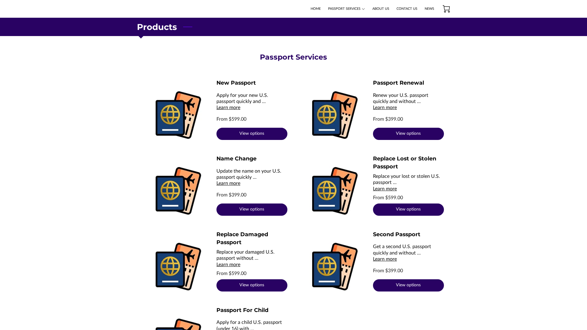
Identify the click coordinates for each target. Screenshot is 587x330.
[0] (446, 9)
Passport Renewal (398, 82)
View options (251, 133)
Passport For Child (242, 310)
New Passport (236, 82)
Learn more (228, 107)
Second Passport (396, 234)
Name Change (236, 158)
